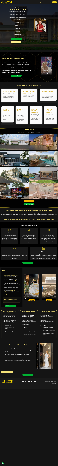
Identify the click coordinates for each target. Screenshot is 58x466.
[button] (54, 2)
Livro (36, 2)
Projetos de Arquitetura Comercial (47, 311)
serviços (13, 298)
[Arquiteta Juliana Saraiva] (6, 2)
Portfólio (28, 2)
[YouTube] (35, 381)
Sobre (43, 2)
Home (24, 2)
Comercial (23, 132)
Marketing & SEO (55, 386)
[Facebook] (23, 381)
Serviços (31, 2)
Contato (49, 2)
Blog (40, 2)
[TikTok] (32, 381)
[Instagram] (26, 381)
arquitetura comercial (7, 275)
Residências (38, 132)
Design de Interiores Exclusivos (28, 311)
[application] (33, 2)
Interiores (28, 132)
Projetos (32, 132)
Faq (46, 2)
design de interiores (15, 275)
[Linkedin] (29, 381)
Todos (19, 132)
